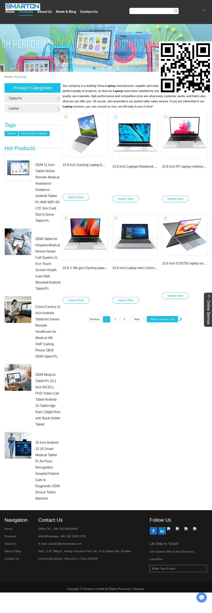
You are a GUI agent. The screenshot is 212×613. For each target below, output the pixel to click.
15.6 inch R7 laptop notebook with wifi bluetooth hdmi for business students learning (184, 166)
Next (136, 319)
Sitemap (139, 588)
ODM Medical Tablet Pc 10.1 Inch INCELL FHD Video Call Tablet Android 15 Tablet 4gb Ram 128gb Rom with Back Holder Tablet (47, 399)
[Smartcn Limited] (22, 6)
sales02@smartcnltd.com (64, 543)
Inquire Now (76, 197)
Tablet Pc (15, 98)
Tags (10, 125)
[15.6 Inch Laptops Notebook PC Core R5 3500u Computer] (135, 136)
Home (10, 11)
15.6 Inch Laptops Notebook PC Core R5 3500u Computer (135, 166)
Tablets (11, 133)
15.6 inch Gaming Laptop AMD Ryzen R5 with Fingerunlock (85, 165)
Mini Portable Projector (34, 133)
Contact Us (89, 11)
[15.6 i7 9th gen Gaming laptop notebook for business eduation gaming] (85, 237)
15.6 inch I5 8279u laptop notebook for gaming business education (184, 263)
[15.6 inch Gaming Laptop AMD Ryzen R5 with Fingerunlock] (85, 135)
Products (26, 11)
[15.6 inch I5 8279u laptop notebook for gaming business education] (184, 235)
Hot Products (20, 148)
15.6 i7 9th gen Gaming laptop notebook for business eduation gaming (85, 268)
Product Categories (32, 87)
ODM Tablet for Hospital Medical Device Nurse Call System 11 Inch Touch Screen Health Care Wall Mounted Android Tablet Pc (47, 263)
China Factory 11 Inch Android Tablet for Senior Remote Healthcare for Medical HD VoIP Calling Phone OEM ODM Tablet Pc (47, 331)
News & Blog (66, 11)
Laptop (14, 108)
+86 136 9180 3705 (72, 536)
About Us (44, 11)
